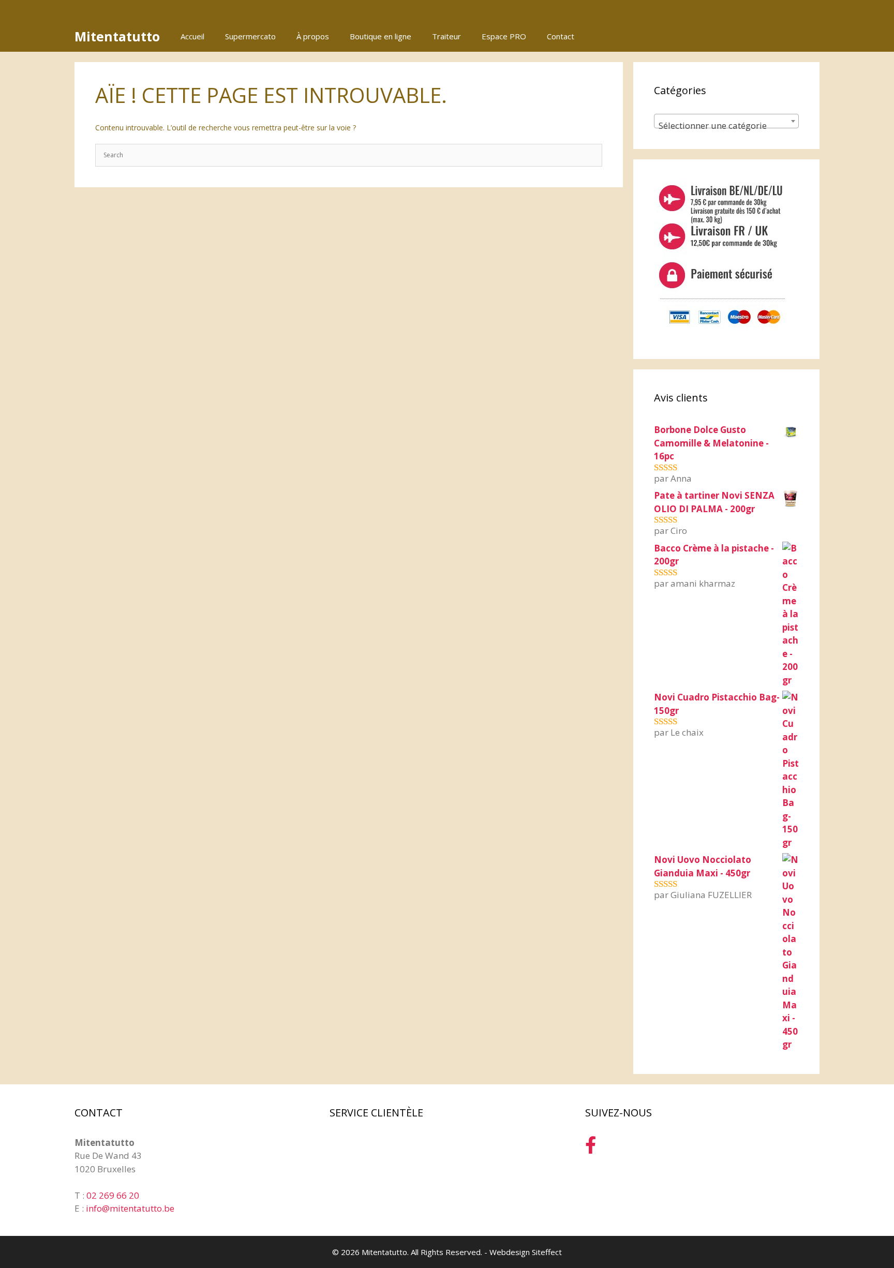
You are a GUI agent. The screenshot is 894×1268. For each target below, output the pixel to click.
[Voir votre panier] (806, 36)
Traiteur (446, 36)
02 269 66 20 (112, 1195)
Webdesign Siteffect (525, 1252)
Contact (560, 36)
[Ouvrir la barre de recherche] (777, 36)
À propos (312, 36)
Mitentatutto (117, 36)
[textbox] (726, 126)
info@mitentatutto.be (130, 1208)
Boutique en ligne (380, 36)
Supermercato (250, 36)
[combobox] (726, 121)
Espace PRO (504, 36)
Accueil (192, 36)
